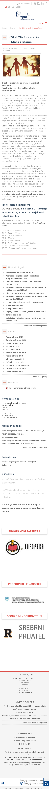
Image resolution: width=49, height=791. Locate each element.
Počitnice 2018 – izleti (15, 362)
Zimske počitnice (13, 315)
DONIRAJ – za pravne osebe (24, 761)
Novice (12, 28)
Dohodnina (6, 465)
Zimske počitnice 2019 (16, 352)
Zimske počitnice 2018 (16, 368)
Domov (4, 28)
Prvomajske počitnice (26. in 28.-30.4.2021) (24, 302)
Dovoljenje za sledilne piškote (34, 784)
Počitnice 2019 (12, 346)
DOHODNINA (24, 764)
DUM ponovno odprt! (15, 308)
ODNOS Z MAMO (11, 208)
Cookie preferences (46, 783)
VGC (8, 51)
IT (20, 7)
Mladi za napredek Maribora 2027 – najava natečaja (23, 431)
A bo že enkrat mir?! (10, 437)
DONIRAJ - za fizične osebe (24, 758)
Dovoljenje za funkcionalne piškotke (32, 781)
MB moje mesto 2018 (15, 359)
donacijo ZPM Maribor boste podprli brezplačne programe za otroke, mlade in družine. (23, 508)
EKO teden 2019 (13, 349)
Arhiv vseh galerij (40, 377)
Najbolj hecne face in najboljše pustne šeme (26, 311)
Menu (41, 23)
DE (13, 7)
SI (6, 7)
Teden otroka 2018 (14, 356)
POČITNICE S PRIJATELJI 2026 (13, 434)
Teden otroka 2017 (14, 371)
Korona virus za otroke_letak (22, 388)
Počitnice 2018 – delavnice (17, 365)
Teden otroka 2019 (14, 343)
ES (17, 7)
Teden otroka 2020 (14, 337)
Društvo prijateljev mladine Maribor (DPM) (19, 462)
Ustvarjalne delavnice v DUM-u (19, 272)
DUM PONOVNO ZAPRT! (16, 305)
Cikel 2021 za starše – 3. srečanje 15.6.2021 (25, 293)
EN (9, 7)
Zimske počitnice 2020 (16, 340)
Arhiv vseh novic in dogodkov (35, 326)
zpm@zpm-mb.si (10, 417)
